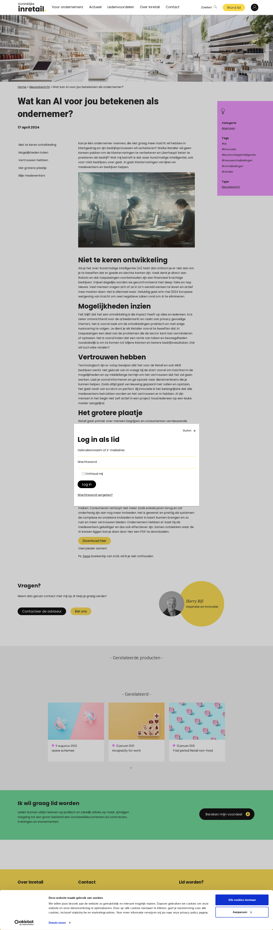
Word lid (234, 7)
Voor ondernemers (67, 7)
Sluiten (187, 430)
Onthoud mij (94, 474)
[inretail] (32, 7)
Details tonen (57, 922)
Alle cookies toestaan (242, 899)
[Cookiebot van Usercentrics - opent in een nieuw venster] (24, 923)
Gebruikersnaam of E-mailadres (101, 450)
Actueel (95, 7)
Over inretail (150, 7)
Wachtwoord (87, 462)
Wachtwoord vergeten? (95, 495)
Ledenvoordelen (121, 7)
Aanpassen (240, 911)
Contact (172, 7)
